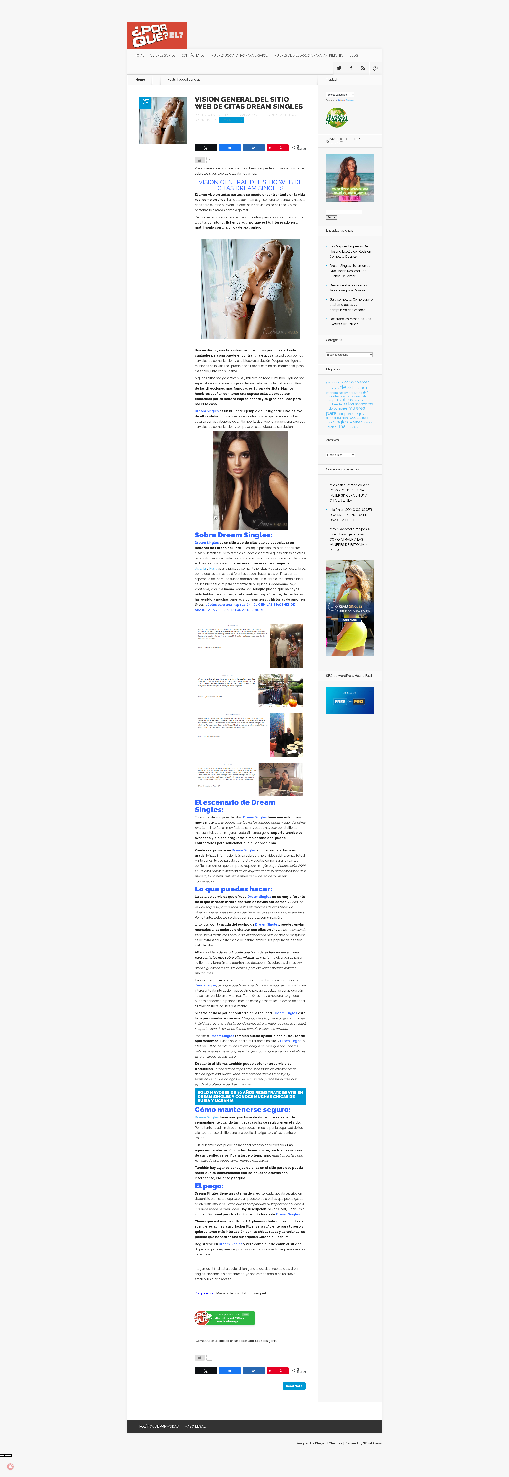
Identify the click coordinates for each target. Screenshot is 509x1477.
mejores (331, 408)
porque (350, 414)
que (361, 413)
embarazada (353, 393)
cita (341, 382)
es (347, 396)
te (350, 422)
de (343, 387)
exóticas (345, 399)
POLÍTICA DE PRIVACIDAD (159, 1426)
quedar (331, 418)
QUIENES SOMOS (163, 55)
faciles (358, 400)
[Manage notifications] (10, 1466)
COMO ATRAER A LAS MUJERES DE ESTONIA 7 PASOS (348, 545)
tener (357, 422)
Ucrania (200, 568)
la (340, 404)
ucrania (331, 427)
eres (343, 396)
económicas (334, 393)
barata (334, 382)
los (351, 403)
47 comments (232, 120)
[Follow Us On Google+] (375, 68)
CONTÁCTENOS (193, 55)
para (331, 413)
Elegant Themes (328, 1443)
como (349, 382)
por (340, 414)
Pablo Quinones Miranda (230, 114)
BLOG (353, 55)
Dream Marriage (287, 114)
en (365, 392)
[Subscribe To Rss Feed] (363, 68)
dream (360, 387)
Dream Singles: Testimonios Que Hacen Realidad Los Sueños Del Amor (350, 271)
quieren (342, 418)
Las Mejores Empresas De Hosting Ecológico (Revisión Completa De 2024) (350, 251)
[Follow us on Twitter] (339, 68)
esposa (355, 396)
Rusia (213, 568)
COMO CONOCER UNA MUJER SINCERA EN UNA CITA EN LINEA (348, 495)
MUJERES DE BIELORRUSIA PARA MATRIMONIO (308, 55)
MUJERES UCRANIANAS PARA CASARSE (239, 55)
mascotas (364, 403)
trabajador (368, 422)
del (350, 388)
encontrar (333, 396)
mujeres (356, 408)
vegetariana (352, 427)
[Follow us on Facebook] (351, 68)
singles (340, 421)
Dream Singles (206, 120)
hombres (332, 404)
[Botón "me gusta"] (200, 160)
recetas (355, 417)
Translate (350, 100)
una (341, 426)
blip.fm (335, 510)
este (364, 396)
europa (331, 400)
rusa (365, 418)
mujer (342, 408)
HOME (139, 55)
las (345, 404)
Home (140, 79)
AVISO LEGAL (195, 1426)
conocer (362, 382)
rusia (329, 422)
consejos (332, 388)
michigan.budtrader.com (347, 485)
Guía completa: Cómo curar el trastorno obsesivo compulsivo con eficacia (351, 305)
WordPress (372, 1443)
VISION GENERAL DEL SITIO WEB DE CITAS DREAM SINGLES (249, 102)
